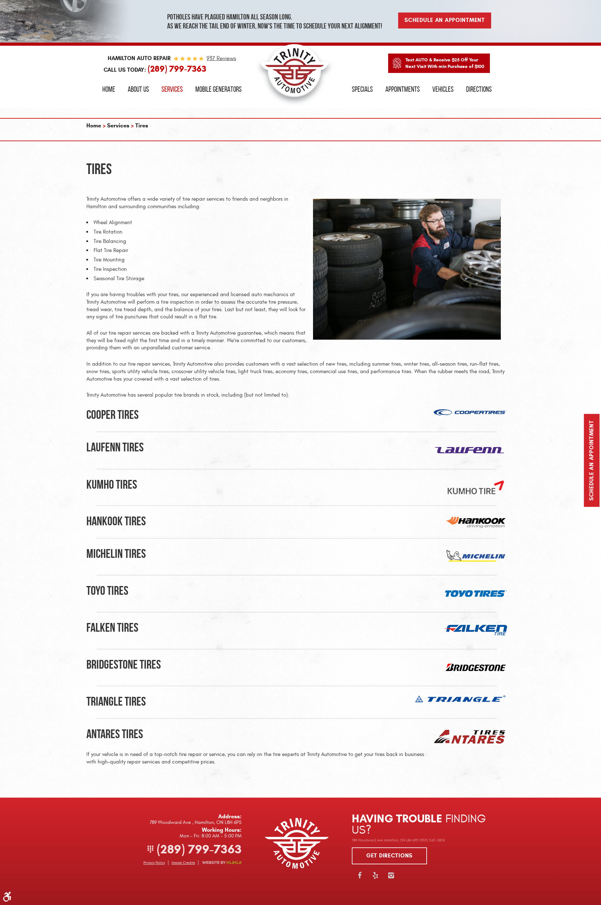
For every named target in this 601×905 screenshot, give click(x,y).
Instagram (391, 875)
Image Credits (183, 863)
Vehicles (443, 89)
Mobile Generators (218, 89)
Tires (141, 125)
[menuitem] (108, 89)
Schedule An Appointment (444, 20)
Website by (222, 862)
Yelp (375, 875)
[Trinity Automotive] (294, 73)
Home (108, 89)
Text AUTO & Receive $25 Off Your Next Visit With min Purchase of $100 (444, 63)
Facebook (359, 875)
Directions (479, 89)
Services (172, 89)
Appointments (402, 89)
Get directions (389, 855)
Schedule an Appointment (591, 460)
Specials (362, 89)
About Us (138, 89)
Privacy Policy (154, 863)
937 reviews (221, 58)
